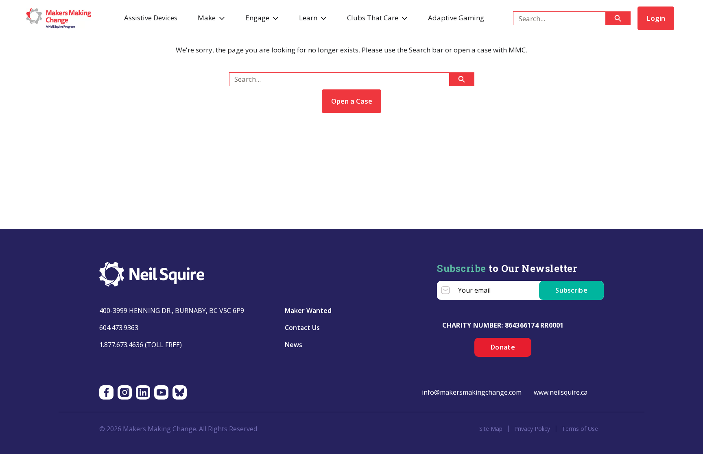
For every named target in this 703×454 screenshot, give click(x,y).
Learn (308, 17)
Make (207, 17)
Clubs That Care (372, 17)
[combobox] (555, 18)
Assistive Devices (150, 17)
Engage (257, 17)
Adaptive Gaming (456, 17)
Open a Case (351, 101)
